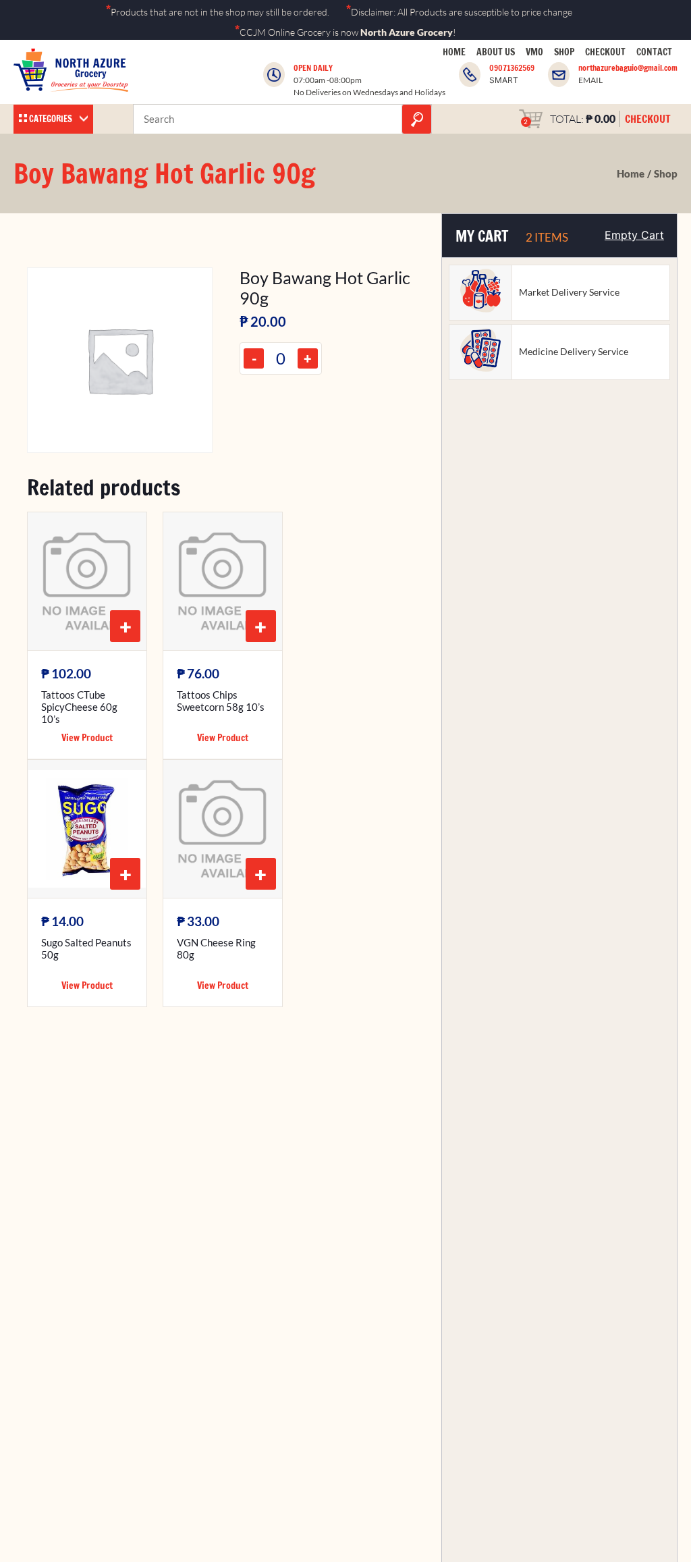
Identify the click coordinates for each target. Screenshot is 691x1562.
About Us (495, 52)
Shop (564, 52)
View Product (87, 738)
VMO (534, 52)
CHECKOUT (648, 118)
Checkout (605, 52)
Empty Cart (634, 235)
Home (454, 52)
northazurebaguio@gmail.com (628, 68)
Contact (654, 52)
